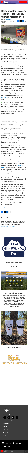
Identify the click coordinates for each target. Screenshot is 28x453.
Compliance (5, 432)
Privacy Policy (6, 423)
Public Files (5, 426)
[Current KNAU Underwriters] (14, 359)
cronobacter (4, 97)
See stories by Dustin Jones (8, 226)
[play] (2, 451)
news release (18, 176)
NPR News (5, 207)
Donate (24, 2)
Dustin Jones (9, 19)
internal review (7, 65)
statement (22, 83)
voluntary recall (15, 162)
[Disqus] (14, 387)
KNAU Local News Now (14, 263)
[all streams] (26, 451)
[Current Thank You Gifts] (14, 328)
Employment (5, 429)
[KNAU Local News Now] (14, 247)
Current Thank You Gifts (14, 348)
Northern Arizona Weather (14, 293)
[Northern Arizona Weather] (14, 280)
